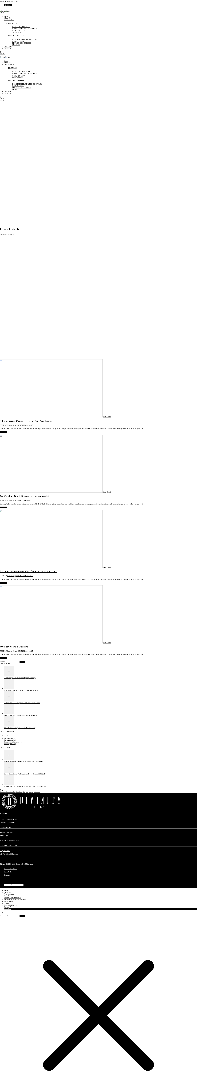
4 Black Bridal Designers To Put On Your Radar (26, 421)
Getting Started (9, 740)
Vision (38, 792)
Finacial (18, 792)
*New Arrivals (9, 894)
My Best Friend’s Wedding (14, 647)
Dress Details (107, 417)
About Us (7, 892)
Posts (27, 792)
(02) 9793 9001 (5, 851)
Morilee (6, 903)
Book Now (8, 5)
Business (8, 792)
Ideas (21, 792)
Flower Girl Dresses (10, 905)
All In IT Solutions (27, 864)
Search (26, 885)
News (24, 792)
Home (2, 234)
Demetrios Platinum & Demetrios (15, 899)
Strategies (31, 792)
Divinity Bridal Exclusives (12, 898)
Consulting (12, 792)
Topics (35, 792)
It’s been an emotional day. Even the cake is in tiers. (28, 571)
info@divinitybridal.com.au (9, 854)
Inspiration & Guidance (11, 742)
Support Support (12, 425)
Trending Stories (9, 744)
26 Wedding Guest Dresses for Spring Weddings (26, 496)
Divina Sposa (8, 901)
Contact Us (7, 907)
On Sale (6, 896)
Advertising (3, 792)
